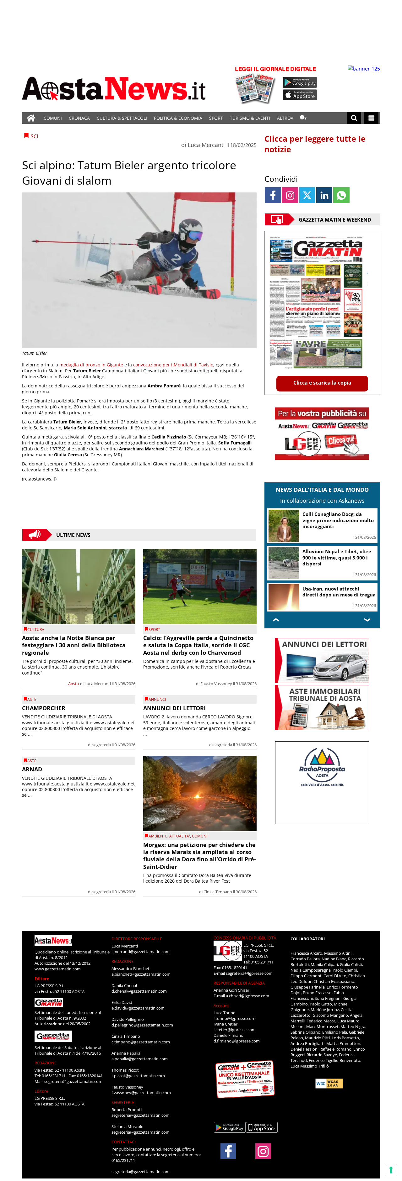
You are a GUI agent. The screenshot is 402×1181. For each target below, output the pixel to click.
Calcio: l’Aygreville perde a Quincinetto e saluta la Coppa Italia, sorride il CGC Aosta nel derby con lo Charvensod (198, 645)
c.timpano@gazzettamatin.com (140, 1042)
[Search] (354, 118)
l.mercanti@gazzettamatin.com (140, 951)
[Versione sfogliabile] (256, 84)
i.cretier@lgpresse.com (235, 1029)
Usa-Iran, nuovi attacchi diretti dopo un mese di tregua (339, 591)
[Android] (300, 82)
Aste (31, 699)
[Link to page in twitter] (307, 195)
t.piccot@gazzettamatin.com (138, 1076)
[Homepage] (31, 118)
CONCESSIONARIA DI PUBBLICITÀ (245, 938)
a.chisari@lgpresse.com (247, 996)
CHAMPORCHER (43, 708)
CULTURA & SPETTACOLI (122, 118)
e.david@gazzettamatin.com (138, 1008)
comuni (199, 836)
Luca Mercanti (206, 145)
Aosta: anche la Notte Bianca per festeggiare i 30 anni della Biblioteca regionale (74, 645)
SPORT (216, 118)
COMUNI (53, 118)
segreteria (101, 745)
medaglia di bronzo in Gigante (91, 365)
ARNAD (32, 769)
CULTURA (35, 629)
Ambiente (158, 836)
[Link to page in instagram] (290, 195)
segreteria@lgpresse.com (249, 973)
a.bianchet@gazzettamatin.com (141, 974)
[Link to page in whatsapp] (341, 195)
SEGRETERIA (122, 1102)
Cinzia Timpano (218, 892)
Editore (42, 978)
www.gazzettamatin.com (58, 969)
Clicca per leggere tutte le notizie (315, 144)
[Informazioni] (303, 118)
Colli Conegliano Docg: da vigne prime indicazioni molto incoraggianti (338, 520)
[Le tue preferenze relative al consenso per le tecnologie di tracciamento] (391, 1170)
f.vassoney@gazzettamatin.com (141, 1092)
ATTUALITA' (179, 836)
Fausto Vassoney (216, 683)
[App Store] (300, 95)
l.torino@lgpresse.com (234, 1018)
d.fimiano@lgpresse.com (237, 1041)
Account (221, 1005)
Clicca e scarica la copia (322, 382)
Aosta (73, 683)
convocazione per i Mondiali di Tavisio (173, 365)
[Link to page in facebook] (273, 195)
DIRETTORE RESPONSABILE (136, 939)
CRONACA (79, 118)
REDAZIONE (46, 1063)
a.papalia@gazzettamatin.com (139, 1059)
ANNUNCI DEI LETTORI (174, 708)
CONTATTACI (123, 1142)
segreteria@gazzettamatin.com (73, 1081)
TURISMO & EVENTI (250, 118)
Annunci (157, 699)
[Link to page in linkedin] (324, 195)
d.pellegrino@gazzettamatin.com (142, 1025)
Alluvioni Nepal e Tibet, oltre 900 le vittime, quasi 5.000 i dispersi (336, 557)
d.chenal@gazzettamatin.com (139, 991)
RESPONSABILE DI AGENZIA (239, 983)
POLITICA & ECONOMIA (178, 118)
